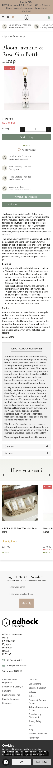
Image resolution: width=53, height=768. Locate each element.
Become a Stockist (37, 688)
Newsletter (34, 738)
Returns (32, 696)
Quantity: (6, 128)
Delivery (32, 692)
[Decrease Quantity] (22, 129)
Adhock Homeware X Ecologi (38, 708)
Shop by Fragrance (11, 699)
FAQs (31, 725)
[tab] (26, 204)
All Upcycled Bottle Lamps (27, 197)
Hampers (6, 691)
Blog (31, 729)
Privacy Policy (35, 721)
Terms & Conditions (38, 733)
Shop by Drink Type (11, 695)
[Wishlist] (13, 17)
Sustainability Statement (35, 715)
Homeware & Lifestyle (12, 687)
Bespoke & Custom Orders (37, 701)
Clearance (7, 703)
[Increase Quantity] (48, 129)
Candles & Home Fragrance (10, 681)
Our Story (33, 680)
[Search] (8, 17)
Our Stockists (35, 684)
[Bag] (49, 17)
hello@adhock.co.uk (17, 665)
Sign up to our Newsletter (26, 578)
